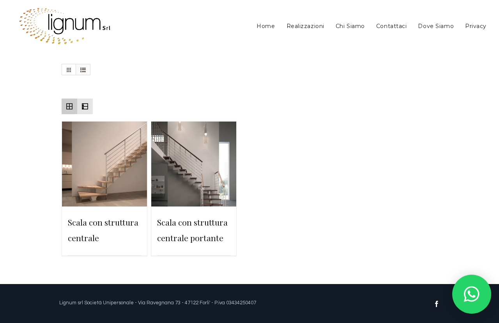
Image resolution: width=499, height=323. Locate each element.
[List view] (85, 106)
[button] (471, 294)
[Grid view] (69, 106)
